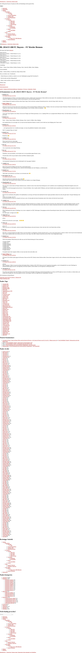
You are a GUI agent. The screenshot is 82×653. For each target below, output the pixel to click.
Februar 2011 (5, 445)
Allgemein (5, 577)
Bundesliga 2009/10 (9, 585)
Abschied (5, 284)
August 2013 (5, 410)
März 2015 (5, 388)
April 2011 (5, 442)
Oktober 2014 (5, 394)
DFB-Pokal (5, 591)
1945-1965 (12, 23)
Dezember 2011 (6, 433)
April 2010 (5, 456)
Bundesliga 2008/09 (9, 584)
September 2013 (6, 409)
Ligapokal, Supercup (12, 34)
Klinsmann (6, 300)
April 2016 (5, 373)
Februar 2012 (5, 431)
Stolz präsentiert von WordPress (29, 652)
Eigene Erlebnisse (11, 39)
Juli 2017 (4, 358)
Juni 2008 (5, 482)
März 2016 (5, 374)
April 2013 (5, 415)
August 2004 (5, 535)
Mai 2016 (4, 372)
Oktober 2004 (5, 533)
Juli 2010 (4, 453)
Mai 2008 (4, 483)
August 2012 (5, 424)
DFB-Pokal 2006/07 (9, 592)
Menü (2, 6)
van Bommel (6, 325)
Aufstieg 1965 (10, 16)
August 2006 (5, 507)
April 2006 (5, 512)
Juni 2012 (5, 426)
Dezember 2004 (6, 530)
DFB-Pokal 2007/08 (9, 593)
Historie (4, 40)
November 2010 (6, 448)
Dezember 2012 (6, 419)
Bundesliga (7, 11)
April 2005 (5, 526)
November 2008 (6, 476)
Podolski (6, 309)
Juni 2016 (5, 371)
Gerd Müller (12, 30)
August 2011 (5, 438)
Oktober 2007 (5, 491)
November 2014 (6, 393)
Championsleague (7, 291)
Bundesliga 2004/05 (9, 579)
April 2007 (5, 498)
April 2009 (5, 470)
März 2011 (5, 444)
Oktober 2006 (5, 505)
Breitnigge (6, 287)
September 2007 (6, 492)
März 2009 (5, 471)
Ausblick (6, 285)
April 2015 (5, 387)
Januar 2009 (5, 474)
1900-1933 (12, 21)
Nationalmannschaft (8, 307)
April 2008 (5, 484)
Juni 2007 (5, 496)
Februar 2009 (5, 473)
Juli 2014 (4, 397)
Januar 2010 (5, 460)
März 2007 (5, 499)
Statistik (4, 10)
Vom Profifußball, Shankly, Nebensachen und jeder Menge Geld (19, 342)
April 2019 (5, 353)
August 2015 (5, 382)
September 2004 (6, 534)
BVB (5, 289)
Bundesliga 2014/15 (9, 590)
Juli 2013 (4, 411)
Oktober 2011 (5, 436)
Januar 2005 (5, 529)
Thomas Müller (7, 321)
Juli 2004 (4, 536)
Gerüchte (6, 295)
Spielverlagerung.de (4, 87)
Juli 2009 (4, 467)
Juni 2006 (5, 510)
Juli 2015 (4, 384)
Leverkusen (6, 303)
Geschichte (10, 25)
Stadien (9, 31)
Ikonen (9, 29)
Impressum (5, 8)
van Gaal (6, 326)
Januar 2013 (5, 418)
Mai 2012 (4, 427)
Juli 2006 (4, 508)
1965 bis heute (13, 24)
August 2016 (5, 370)
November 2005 (6, 518)
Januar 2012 (5, 432)
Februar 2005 (5, 528)
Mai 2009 (4, 469)
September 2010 (6, 451)
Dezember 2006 (6, 503)
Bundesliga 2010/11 (9, 586)
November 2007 (6, 490)
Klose (5, 301)
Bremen (15, 89)
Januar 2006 (5, 515)
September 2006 (6, 506)
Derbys (9, 37)
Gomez (5, 296)
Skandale (9, 12)
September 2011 (6, 437)
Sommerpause (7, 318)
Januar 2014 (5, 404)
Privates (5, 311)
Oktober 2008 (5, 477)
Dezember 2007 (6, 489)
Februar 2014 (5, 403)
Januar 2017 (5, 364)
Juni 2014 (5, 399)
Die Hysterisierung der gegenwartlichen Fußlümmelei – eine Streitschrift (20, 345)
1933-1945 (12, 22)
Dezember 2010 (6, 447)
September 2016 (6, 368)
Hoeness (5, 297)
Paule (5, 308)
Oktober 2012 (5, 422)
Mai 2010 (4, 455)
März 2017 (5, 362)
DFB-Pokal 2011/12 (9, 594)
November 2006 (6, 504)
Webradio (4, 607)
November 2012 (6, 421)
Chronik (9, 19)
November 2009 (6, 462)
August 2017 (5, 357)
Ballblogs (4, 41)
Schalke (5, 315)
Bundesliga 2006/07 (9, 582)
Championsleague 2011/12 (10, 600)
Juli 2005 (4, 522)
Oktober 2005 (5, 519)
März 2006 (5, 513)
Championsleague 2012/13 (10, 601)
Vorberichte (11, 89)
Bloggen (5, 286)
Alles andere (7, 36)
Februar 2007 (5, 500)
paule (1, 89)
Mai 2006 (4, 511)
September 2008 (6, 478)
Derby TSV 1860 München (15, 38)
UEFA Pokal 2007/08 (9, 603)
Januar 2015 (5, 390)
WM (5, 334)
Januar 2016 (5, 377)
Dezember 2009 (6, 461)
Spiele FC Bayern (11, 33)
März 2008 (5, 485)
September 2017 (6, 356)
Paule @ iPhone (6, 103)
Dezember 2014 (6, 392)
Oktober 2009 (5, 463)
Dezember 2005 (6, 517)
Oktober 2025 (5, 351)
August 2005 (5, 521)
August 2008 (5, 479)
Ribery (5, 313)
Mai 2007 (4, 497)
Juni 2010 (5, 454)
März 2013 (5, 416)
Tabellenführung (7, 319)
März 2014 (5, 402)
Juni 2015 (5, 385)
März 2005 (5, 527)
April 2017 (5, 360)
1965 (11, 14)
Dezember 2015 (6, 378)
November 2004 (6, 532)
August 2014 (5, 396)
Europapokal (5, 597)
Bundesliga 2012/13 (9, 589)
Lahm (5, 302)
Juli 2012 (4, 425)
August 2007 (5, 493)
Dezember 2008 (6, 475)
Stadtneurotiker (6, 346)
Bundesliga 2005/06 (9, 581)
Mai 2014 (4, 400)
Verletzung (6, 328)
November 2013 (6, 407)
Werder (34, 89)
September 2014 (6, 395)
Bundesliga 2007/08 (9, 583)
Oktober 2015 (5, 380)
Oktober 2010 (5, 449)
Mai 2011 (4, 441)
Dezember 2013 (6, 405)
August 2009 (5, 466)
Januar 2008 (5, 488)
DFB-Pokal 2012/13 (9, 596)
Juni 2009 (5, 468)
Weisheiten (6, 331)
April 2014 (5, 401)
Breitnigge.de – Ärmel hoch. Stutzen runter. (9, 1)
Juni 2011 (4, 440)
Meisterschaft (6, 306)
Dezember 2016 (6, 365)
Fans (5, 293)
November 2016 (6, 366)
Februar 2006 (5, 514)
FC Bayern (7, 18)
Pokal (6, 32)
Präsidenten (12, 26)
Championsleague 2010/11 (10, 599)
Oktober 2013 (5, 408)
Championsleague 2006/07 (10, 598)
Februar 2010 (5, 459)
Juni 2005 (5, 523)
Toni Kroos (6, 322)
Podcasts (4, 605)
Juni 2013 (5, 412)
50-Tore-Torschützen (12, 15)
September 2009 (6, 464)
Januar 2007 (5, 501)
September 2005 (6, 520)
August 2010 (5, 452)
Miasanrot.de (2, 84)
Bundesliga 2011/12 (9, 588)
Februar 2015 (5, 389)
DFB (5, 292)
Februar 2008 (5, 486)
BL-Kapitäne (13, 28)
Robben (5, 314)
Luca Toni (6, 304)
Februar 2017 (5, 363)
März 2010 (5, 458)
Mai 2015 (4, 386)
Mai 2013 (4, 414)
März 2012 (5, 430)
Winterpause (6, 333)
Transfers (6, 323)
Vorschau (6, 330)
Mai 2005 (4, 525)
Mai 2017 (4, 359)
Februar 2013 (5, 417)
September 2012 (6, 423)
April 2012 (5, 429)
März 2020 (5, 352)
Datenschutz (5, 9)
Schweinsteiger (7, 317)
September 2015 (6, 381)
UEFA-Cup (6, 324)
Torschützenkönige (11, 17)
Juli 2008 (4, 481)
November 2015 (6, 379)
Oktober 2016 (5, 367)
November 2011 (6, 434)
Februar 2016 (5, 375)
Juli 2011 (4, 439)
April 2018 (5, 355)
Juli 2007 (4, 495)
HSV (5, 299)
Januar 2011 (5, 446)
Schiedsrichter (6, 316)
